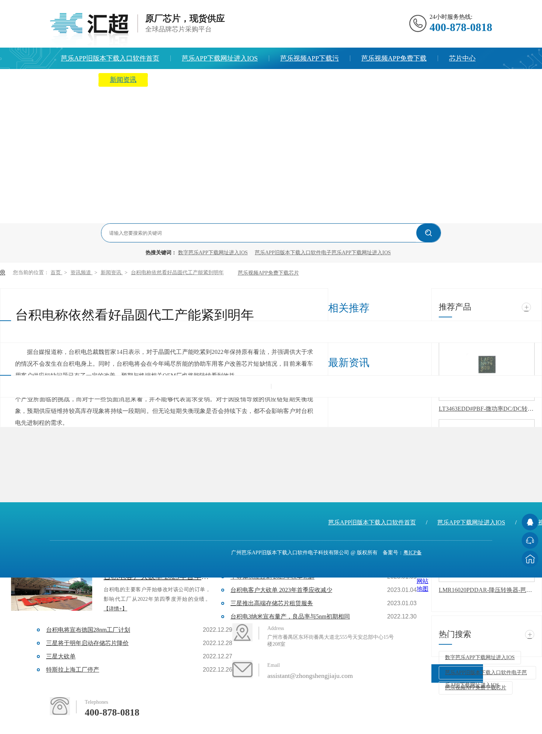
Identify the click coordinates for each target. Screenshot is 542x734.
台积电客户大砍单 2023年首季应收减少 (281, 590)
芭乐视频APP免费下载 (394, 58)
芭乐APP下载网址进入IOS (220, 58)
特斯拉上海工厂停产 (72, 669)
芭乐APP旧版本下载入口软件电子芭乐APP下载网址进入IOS (323, 252)
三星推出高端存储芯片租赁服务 (271, 603)
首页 (56, 272)
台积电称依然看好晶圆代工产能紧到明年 (177, 272)
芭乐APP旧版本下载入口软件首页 (110, 58)
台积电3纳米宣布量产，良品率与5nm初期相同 (290, 616)
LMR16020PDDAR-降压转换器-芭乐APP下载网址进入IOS (487, 590)
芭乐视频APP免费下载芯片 (268, 273)
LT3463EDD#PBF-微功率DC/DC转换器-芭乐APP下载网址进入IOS (487, 409)
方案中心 (74, 79)
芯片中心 (462, 58)
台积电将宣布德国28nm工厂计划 (88, 630)
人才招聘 (293, 79)
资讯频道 (81, 272)
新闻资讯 (123, 79)
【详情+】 (115, 608)
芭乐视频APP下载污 (309, 58)
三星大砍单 (61, 656)
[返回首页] (530, 559)
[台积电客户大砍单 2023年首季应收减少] (51, 590)
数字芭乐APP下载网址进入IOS (213, 252)
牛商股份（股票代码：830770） (407, 658)
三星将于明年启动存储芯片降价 (87, 643)
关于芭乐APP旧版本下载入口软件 (208, 79)
